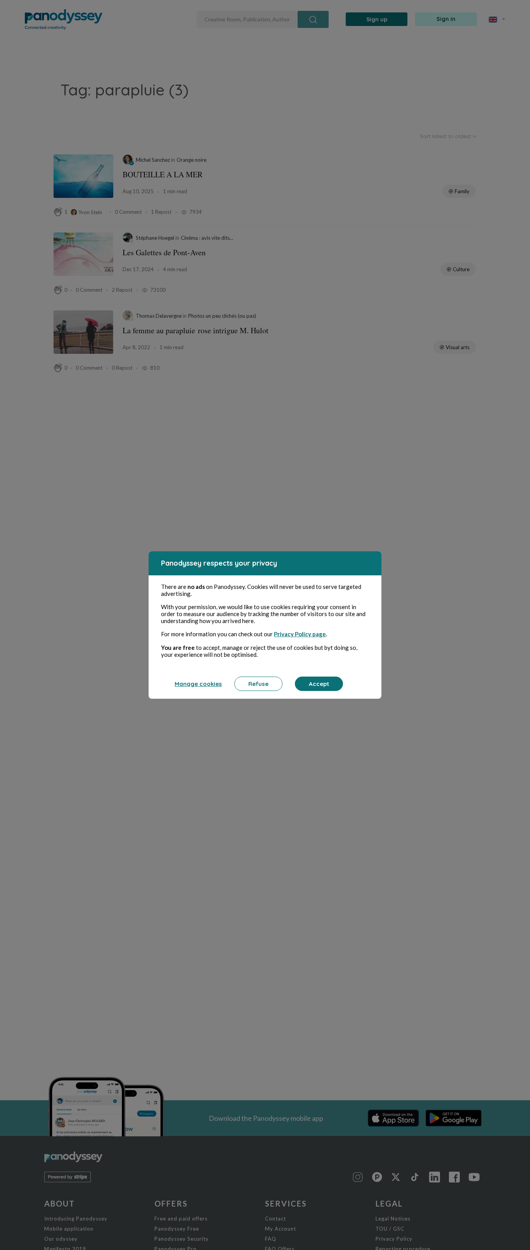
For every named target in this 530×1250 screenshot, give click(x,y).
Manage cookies (198, 683)
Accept (319, 683)
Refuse (258, 683)
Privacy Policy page (300, 633)
